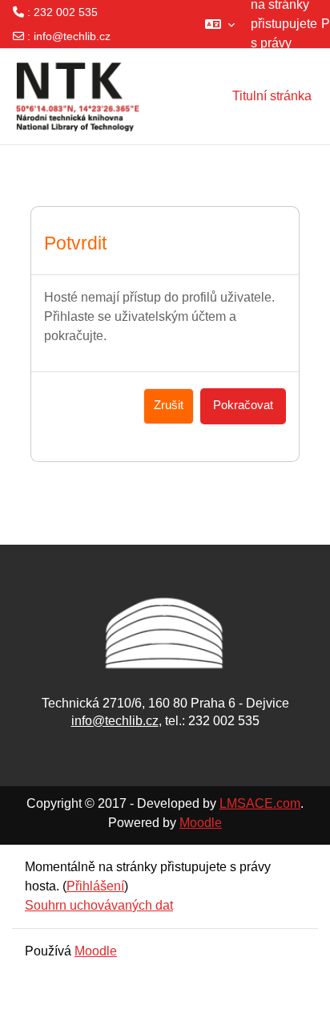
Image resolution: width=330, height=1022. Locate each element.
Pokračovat (243, 405)
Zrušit (168, 405)
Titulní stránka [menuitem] (272, 96)
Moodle (200, 822)
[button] (219, 24)
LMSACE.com (259, 803)
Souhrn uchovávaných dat (99, 905)
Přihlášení (95, 886)
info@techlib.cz (72, 36)
